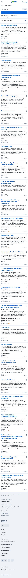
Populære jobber (4, 513)
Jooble (9, 575)
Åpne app (24, 2)
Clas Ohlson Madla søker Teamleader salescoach (12, 397)
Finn (14, 12)
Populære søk (4, 553)
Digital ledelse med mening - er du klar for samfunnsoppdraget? (11, 306)
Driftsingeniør (5, 327)
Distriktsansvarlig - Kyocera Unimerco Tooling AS (9, 163)
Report (25, 38)
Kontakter (3, 534)
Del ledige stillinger (5, 547)
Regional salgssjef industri (9, 25)
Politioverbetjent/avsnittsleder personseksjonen (10, 76)
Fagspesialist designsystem (9, 96)
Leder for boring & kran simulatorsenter (8, 182)
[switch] (26, 20)
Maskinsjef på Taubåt (7, 235)
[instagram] (5, 560)
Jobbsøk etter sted (5, 515)
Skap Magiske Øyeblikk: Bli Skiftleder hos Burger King (12, 476)
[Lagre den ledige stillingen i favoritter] (26, 25)
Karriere (3, 537)
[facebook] (2, 560)
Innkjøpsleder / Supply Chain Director (12, 252)
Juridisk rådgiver (6, 60)
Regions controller (6, 146)
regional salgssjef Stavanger (7, 507)
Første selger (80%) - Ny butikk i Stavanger (10, 288)
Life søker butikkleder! (7, 380)
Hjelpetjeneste (4, 539)
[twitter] (9, 560)
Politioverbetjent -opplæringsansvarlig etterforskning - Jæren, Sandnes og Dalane (12, 436)
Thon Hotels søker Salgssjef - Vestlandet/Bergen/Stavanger (10, 43)
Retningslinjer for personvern (8, 570)
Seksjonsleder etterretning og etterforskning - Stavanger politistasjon (10, 201)
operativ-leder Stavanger (6, 504)
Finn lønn (3, 555)
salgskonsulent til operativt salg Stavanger (10, 506)
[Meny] (2, 2)
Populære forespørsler (6, 499)
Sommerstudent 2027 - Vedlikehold (12, 218)
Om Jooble (3, 532)
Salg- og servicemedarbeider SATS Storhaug (11, 128)
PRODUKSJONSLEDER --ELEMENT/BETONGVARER (8, 415)
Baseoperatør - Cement (8, 111)
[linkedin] (12, 560)
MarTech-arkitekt (6, 344)
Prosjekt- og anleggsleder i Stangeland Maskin (9, 457)
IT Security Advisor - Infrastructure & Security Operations (12, 269)
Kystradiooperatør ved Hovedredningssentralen (8, 361)
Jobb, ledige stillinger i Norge (8, 541)
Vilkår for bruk (4, 567)
